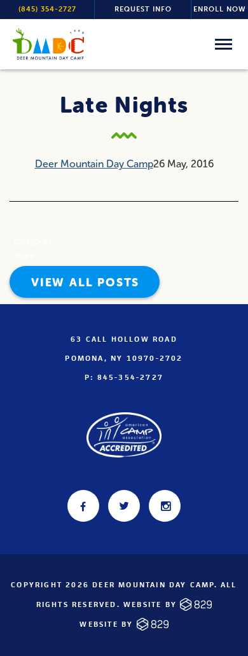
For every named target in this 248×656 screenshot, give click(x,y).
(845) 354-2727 (47, 9)
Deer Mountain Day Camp (94, 164)
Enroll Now (219, 9)
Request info (143, 9)
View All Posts (85, 283)
